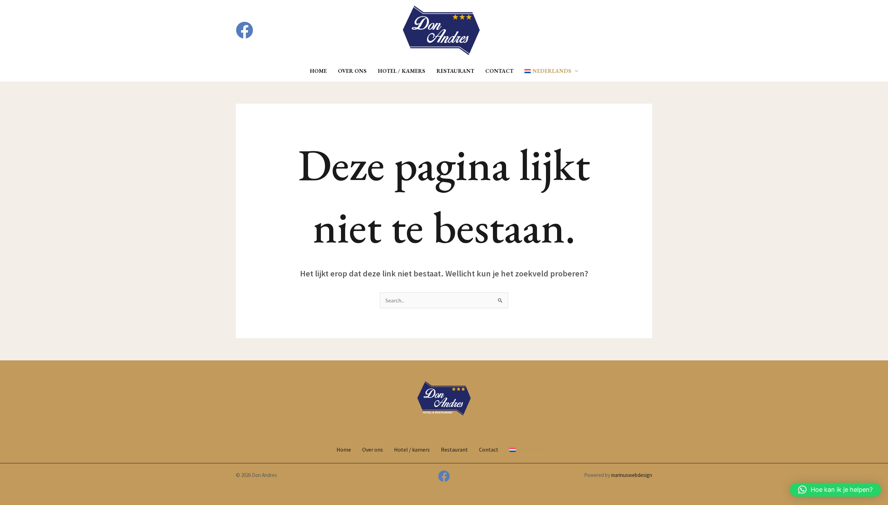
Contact (499, 71)
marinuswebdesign (631, 475)
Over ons (352, 71)
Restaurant (455, 71)
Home (318, 71)
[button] (609, 30)
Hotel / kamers (401, 71)
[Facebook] (244, 30)
